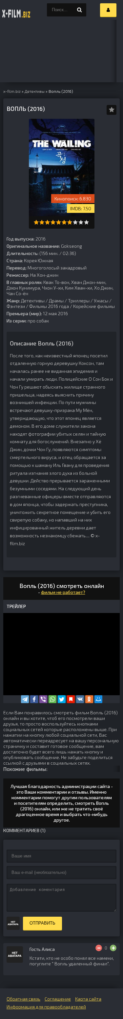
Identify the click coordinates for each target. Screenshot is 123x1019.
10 (86, 222)
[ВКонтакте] (80, 699)
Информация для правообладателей (46, 1006)
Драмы (56, 300)
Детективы (33, 300)
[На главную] (16, 10)
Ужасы (101, 300)
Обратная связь (23, 999)
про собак (38, 320)
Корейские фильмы (94, 306)
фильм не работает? (63, 592)
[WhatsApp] (52, 699)
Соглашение (58, 999)
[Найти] (79, 9)
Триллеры (79, 300)
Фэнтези (16, 306)
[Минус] (98, 948)
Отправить (42, 923)
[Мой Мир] (98, 699)
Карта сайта (88, 999)
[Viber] (43, 699)
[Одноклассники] (89, 699)
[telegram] (25, 699)
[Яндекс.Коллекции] (71, 699)
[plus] (113, 948)
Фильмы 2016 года (49, 306)
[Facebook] (34, 699)
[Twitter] (62, 699)
